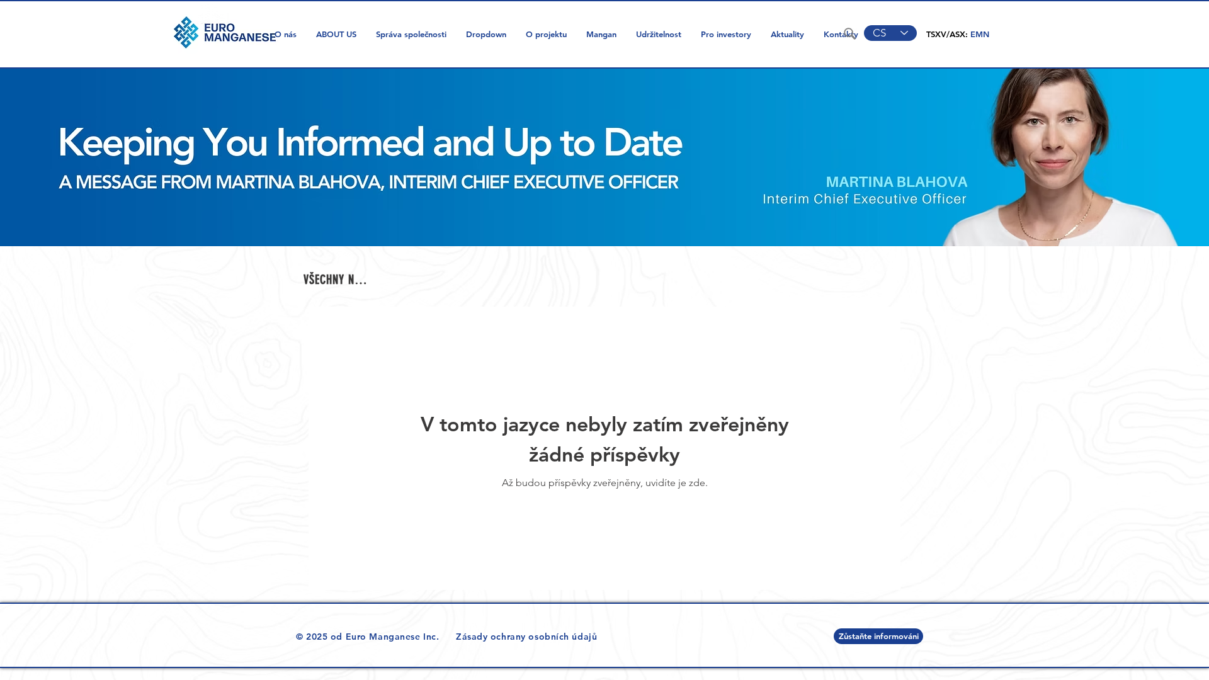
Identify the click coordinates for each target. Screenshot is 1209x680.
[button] (486, 34)
